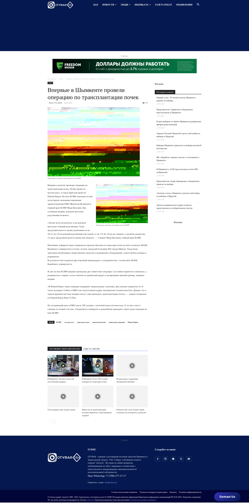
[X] (77, 334)
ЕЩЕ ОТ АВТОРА (92, 349)
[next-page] (54, 421)
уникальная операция (117, 322)
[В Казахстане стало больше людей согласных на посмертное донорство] (132, 396)
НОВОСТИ (108, 4)
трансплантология (99, 322)
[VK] (64, 334)
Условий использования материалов (143, 500)
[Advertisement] (124, 31)
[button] (198, 4)
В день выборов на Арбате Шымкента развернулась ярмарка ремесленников (178, 123)
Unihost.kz (90, 500)
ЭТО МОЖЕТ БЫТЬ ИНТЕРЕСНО (64, 349)
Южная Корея (133, 322)
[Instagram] (165, 459)
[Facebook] (70, 334)
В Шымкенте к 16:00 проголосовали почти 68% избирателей (177, 170)
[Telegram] (57, 334)
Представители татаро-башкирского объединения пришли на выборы (177, 182)
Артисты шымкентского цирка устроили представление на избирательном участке (174, 206)
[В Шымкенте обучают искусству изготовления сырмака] (63, 365)
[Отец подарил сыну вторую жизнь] (63, 396)
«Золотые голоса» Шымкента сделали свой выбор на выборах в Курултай (178, 194)
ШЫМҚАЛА (142, 4)
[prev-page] (49, 421)
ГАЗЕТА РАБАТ (163, 4)
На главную (52, 79)
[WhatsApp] (50, 334)
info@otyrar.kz (111, 482)
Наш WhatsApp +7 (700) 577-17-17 (107, 475)
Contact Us (227, 496)
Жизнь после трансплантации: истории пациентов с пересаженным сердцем (97, 412)
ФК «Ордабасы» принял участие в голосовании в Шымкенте (177, 158)
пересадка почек (83, 322)
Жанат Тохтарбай (55, 103)
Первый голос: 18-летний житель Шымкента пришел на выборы (175, 99)
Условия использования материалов (124, 492)
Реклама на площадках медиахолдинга (153, 492)
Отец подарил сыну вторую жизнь (61, 410)
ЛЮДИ (124, 4)
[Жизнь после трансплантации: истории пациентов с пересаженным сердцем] (97, 396)
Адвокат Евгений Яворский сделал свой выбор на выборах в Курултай (178, 135)
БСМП (58, 322)
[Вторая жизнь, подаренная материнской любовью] (132, 365)
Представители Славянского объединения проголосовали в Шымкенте (174, 111)
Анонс (61, 79)
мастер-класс (69, 322)
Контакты (173, 492)
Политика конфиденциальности (190, 492)
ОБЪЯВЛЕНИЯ (184, 4)
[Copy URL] (83, 334)
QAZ (95, 4)
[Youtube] (189, 459)
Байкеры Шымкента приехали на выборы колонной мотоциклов (178, 147)
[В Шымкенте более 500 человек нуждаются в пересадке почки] (97, 365)
